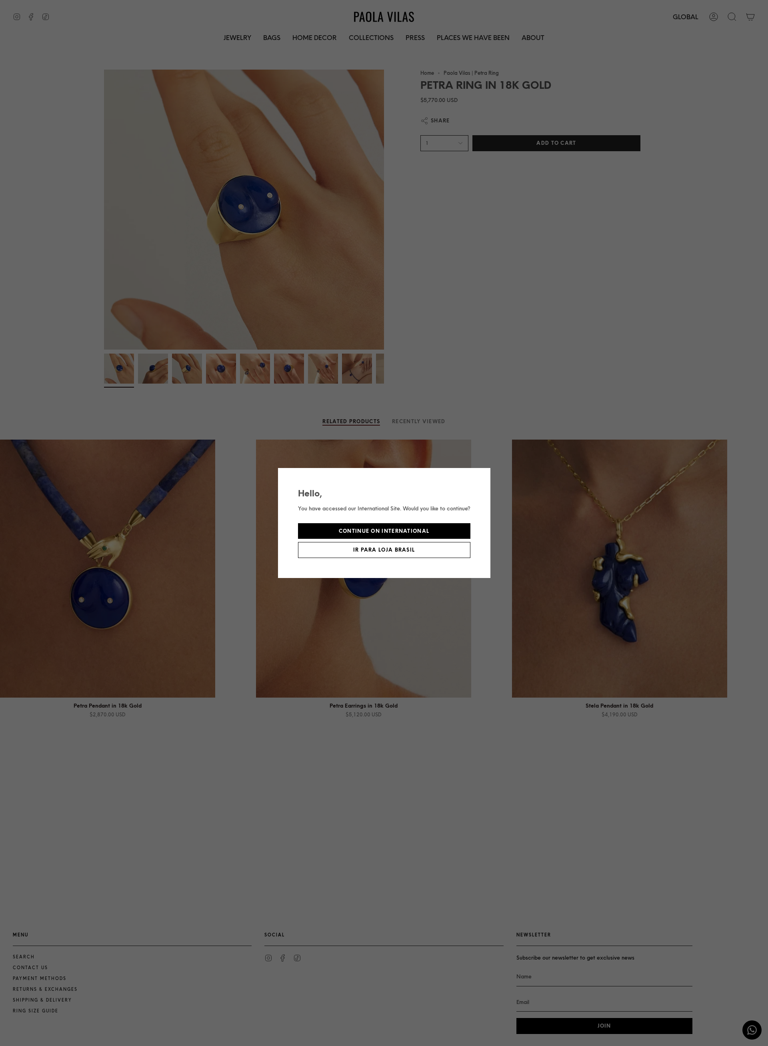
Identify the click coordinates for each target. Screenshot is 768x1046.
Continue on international (384, 531)
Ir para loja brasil (384, 549)
